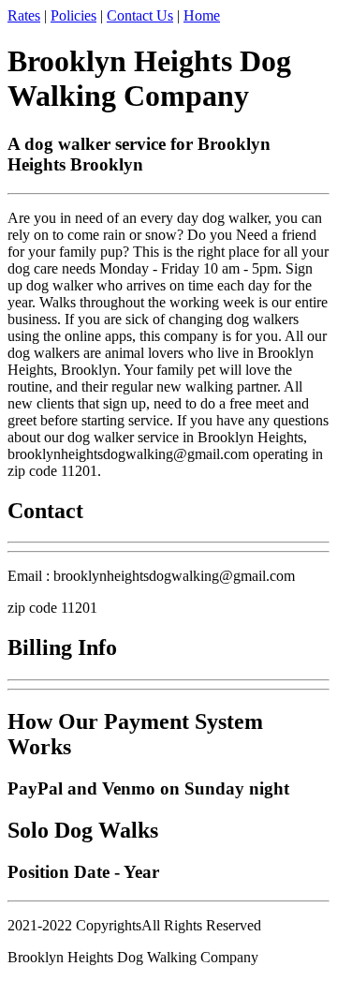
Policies (73, 15)
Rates (23, 15)
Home (201, 15)
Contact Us (140, 15)
